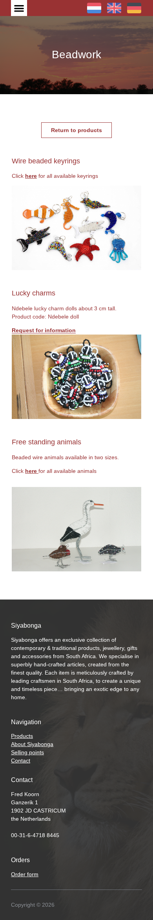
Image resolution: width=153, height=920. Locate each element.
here (31, 176)
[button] (19, 8)
